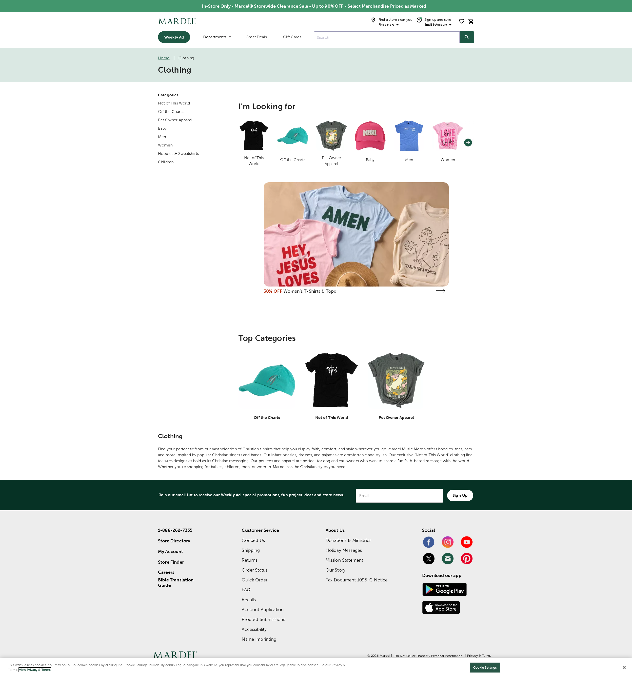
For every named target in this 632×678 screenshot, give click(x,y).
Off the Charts (170, 111)
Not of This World (174, 103)
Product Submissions (263, 619)
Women (165, 145)
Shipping (251, 550)
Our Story (335, 570)
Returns (249, 560)
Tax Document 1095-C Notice (357, 579)
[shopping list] (461, 21)
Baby (162, 128)
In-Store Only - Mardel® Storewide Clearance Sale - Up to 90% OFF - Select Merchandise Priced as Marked (314, 6)
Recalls (249, 599)
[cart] (471, 21)
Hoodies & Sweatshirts (178, 153)
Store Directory (174, 540)
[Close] (624, 667)
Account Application (263, 609)
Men (162, 137)
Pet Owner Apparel (175, 120)
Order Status (255, 570)
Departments (214, 37)
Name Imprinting (259, 639)
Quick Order (254, 579)
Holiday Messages (344, 550)
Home (164, 58)
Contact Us (253, 540)
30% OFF (273, 291)
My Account (170, 551)
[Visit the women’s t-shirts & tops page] (440, 290)
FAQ (246, 589)
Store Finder (171, 562)
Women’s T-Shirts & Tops (309, 291)
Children (166, 162)
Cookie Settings (485, 667)
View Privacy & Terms (35, 670)
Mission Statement (344, 560)
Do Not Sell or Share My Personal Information (428, 656)
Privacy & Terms (479, 655)
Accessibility (254, 629)
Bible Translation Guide (176, 582)
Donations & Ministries (348, 540)
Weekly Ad (174, 37)
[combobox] (387, 37)
